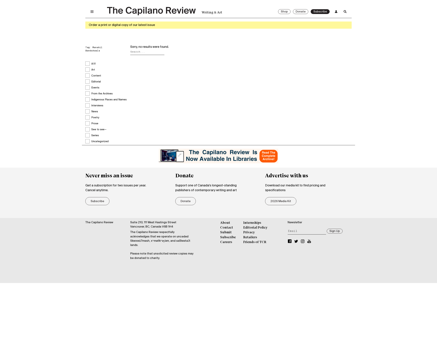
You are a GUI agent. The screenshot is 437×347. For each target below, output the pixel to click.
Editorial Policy (255, 227)
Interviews (97, 105)
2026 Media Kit (280, 201)
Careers (226, 242)
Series (95, 135)
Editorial (96, 81)
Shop (284, 11)
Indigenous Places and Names (109, 99)
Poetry (95, 117)
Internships (252, 223)
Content (96, 75)
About (225, 223)
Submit (226, 232)
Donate (301, 11)
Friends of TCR (254, 242)
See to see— (99, 129)
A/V (93, 63)
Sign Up (334, 231)
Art (93, 69)
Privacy (249, 232)
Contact (226, 227)
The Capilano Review (99, 222)
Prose (94, 123)
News (94, 111)
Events (95, 87)
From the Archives (102, 93)
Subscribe (320, 11)
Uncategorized (100, 141)
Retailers (250, 237)
